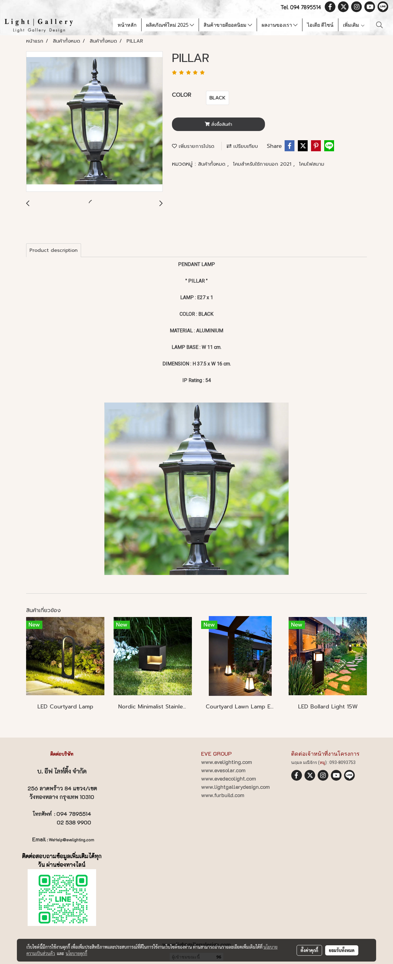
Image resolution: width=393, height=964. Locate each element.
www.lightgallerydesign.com (235, 786)
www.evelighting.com (226, 761)
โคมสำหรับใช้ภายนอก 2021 (263, 164)
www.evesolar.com (223, 770)
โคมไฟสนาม (311, 164)
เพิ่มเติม (351, 24)
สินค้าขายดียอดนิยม (226, 24)
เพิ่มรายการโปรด (195, 146)
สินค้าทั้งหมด (212, 164)
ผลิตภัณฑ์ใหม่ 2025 (168, 24)
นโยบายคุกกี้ (76, 953)
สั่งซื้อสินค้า (221, 124)
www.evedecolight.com (228, 778)
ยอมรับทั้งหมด (342, 950)
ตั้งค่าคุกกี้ (309, 950)
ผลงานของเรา (277, 24)
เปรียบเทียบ (245, 146)
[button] (379, 25)
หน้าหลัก (127, 24)
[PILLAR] (94, 122)
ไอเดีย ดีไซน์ (320, 24)
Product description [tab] (53, 250)
